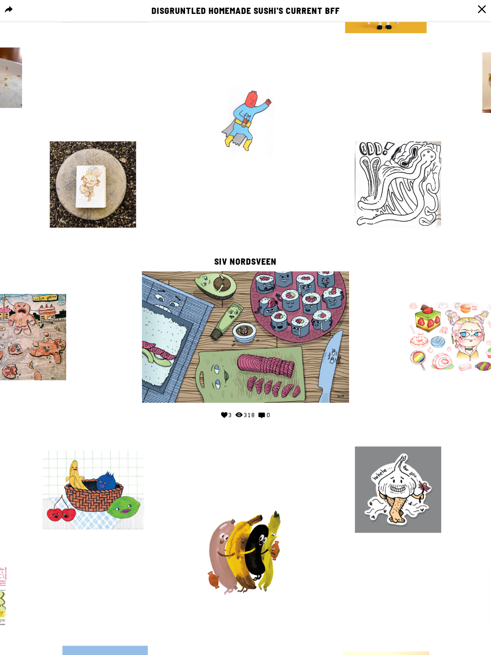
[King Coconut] (93, 184)
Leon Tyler (105, 636)
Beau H (398, 132)
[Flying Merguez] (245, 121)
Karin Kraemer (241, 500)
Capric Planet (398, 437)
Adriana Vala (93, 132)
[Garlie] (398, 489)
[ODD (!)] (398, 184)
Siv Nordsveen (245, 262)
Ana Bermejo (386, 642)
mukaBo (461, 292)
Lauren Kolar (93, 437)
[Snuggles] (246, 553)
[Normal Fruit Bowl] (93, 489)
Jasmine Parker (241, 69)
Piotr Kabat (29, 284)
